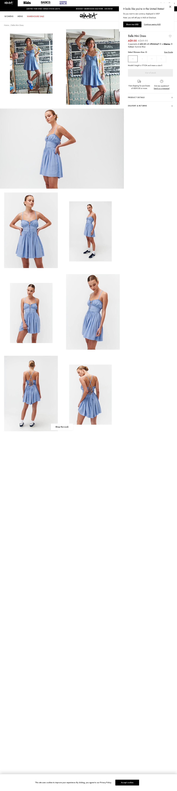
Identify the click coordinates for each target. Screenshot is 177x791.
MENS (20, 16)
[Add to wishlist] (170, 36)
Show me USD (132, 24)
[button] (9, 3)
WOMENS (8, 16)
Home (6, 25)
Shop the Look (61, 426)
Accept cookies (127, 782)
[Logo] (88, 18)
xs (133, 59)
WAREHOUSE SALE (35, 16)
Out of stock (150, 72)
